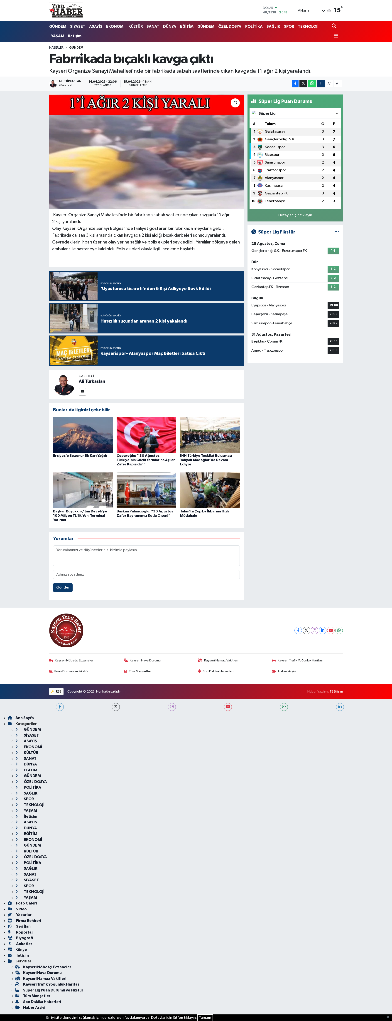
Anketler (23, 944)
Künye (21, 949)
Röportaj (23, 932)
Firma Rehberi (28, 921)
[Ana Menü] (335, 36)
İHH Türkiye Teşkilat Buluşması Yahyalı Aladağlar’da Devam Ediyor (206, 460)
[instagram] (172, 707)
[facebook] (60, 707)
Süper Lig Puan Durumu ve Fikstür (53, 990)
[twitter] (116, 707)
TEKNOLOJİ (308, 26)
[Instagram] (314, 630)
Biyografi (24, 938)
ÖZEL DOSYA (229, 26)
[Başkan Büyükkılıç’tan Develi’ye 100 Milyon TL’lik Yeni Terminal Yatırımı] (83, 490)
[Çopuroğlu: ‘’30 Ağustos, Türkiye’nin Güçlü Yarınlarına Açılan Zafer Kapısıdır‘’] (146, 435)
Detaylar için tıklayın (295, 215)
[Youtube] (331, 630)
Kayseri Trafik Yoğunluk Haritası (300, 660)
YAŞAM (57, 36)
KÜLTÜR (135, 26)
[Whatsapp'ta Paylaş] (312, 83)
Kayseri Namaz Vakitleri (221, 660)
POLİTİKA (254, 26)
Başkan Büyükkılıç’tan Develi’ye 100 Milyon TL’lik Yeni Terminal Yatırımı (80, 515)
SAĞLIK (273, 26)
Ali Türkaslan (92, 381)
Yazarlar (23, 915)
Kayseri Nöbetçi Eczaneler (74, 660)
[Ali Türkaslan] (64, 384)
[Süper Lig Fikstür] (337, 232)
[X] (306, 630)
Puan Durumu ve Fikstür (71, 671)
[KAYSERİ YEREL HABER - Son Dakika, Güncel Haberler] (66, 10)
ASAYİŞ (95, 26)
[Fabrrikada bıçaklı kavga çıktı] (146, 151)
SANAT (153, 26)
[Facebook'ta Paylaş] (295, 83)
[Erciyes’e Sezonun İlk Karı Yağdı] (83, 435)
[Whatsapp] (339, 630)
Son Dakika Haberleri (218, 671)
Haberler (56, 47)
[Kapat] (389, 1017)
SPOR (289, 26)
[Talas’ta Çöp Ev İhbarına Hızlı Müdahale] (210, 490)
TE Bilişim (336, 691)
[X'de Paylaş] (303, 83)
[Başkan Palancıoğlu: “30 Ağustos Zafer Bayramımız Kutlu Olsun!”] (146, 490)
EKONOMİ (115, 26)
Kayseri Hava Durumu (145, 660)
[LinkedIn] (322, 630)
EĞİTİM (187, 26)
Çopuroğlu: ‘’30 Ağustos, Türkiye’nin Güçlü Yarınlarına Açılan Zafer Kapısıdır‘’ (146, 460)
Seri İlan (23, 926)
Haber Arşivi (287, 671)
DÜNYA (169, 26)
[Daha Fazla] (321, 83)
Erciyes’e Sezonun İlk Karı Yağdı (80, 455)
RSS (58, 691)
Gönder (63, 587)
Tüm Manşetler (140, 671)
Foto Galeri (26, 903)
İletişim (74, 36)
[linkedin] (340, 707)
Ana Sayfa (24, 718)
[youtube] (228, 707)
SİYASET (77, 26)
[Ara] (334, 26)
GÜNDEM (57, 26)
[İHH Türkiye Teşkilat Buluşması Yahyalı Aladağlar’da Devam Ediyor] (210, 435)
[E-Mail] (82, 391)
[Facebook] (298, 630)
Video (21, 909)
